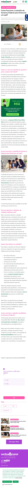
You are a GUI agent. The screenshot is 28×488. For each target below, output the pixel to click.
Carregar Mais (14, 442)
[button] (7, 484)
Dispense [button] (15, 481)
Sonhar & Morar (6, 1)
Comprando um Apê (10, 7)
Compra (5, 406)
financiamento (5, 182)
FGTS (13, 406)
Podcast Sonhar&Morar (7, 334)
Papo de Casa (4, 465)
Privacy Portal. (18, 477)
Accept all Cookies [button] (7, 481)
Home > (4, 7)
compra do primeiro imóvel (15, 274)
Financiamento (6, 410)
